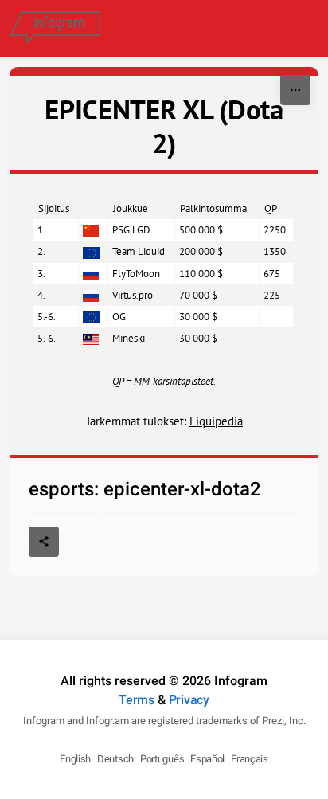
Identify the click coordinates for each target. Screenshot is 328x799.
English (75, 759)
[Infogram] (55, 28)
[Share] (44, 542)
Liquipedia (216, 421)
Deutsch (115, 759)
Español (207, 759)
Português (162, 759)
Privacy (189, 699)
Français (249, 759)
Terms (136, 699)
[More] (295, 90)
